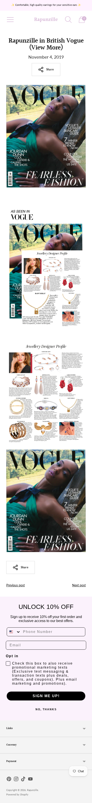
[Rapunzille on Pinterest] (9, 779)
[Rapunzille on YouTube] (30, 779)
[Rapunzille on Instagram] (16, 779)
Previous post (15, 585)
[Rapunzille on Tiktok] (23, 779)
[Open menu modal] (10, 19)
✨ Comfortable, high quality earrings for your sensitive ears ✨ (46, 4)
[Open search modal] (68, 19)
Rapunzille (32, 790)
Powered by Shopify (17, 794)
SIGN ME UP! (46, 696)
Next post (79, 585)
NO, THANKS (46, 709)
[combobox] (14, 632)
